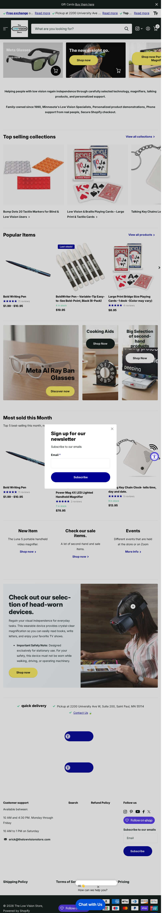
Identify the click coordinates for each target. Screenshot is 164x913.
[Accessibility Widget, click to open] (154, 456)
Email (56, 454)
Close (112, 428)
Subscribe (81, 477)
